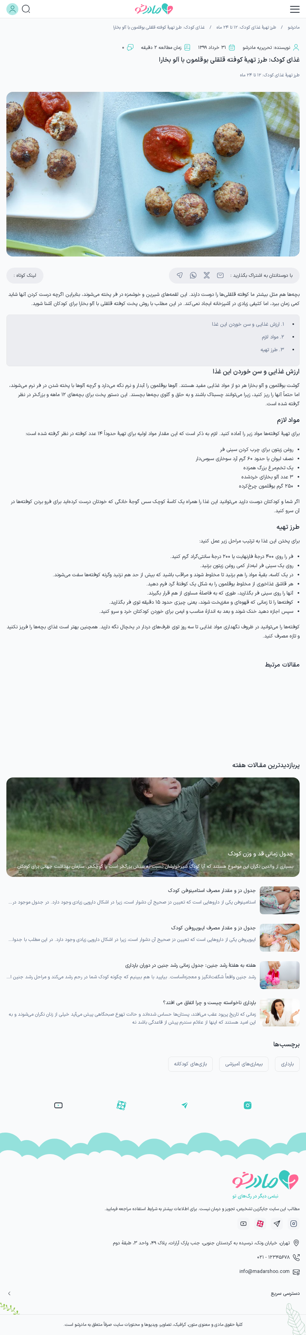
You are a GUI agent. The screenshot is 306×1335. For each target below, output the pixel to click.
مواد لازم (270, 337)
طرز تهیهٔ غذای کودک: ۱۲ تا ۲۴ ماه (246, 27)
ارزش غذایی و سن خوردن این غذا (246, 324)
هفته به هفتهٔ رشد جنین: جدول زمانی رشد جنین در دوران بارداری (190, 965)
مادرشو (294, 27)
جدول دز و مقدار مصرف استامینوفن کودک (212, 890)
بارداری (287, 1064)
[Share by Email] (220, 275)
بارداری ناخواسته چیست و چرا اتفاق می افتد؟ (209, 1003)
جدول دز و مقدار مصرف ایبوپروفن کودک (213, 928)
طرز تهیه (269, 350)
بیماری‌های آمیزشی (244, 1064)
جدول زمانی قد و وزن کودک (260, 854)
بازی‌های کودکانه (190, 1064)
